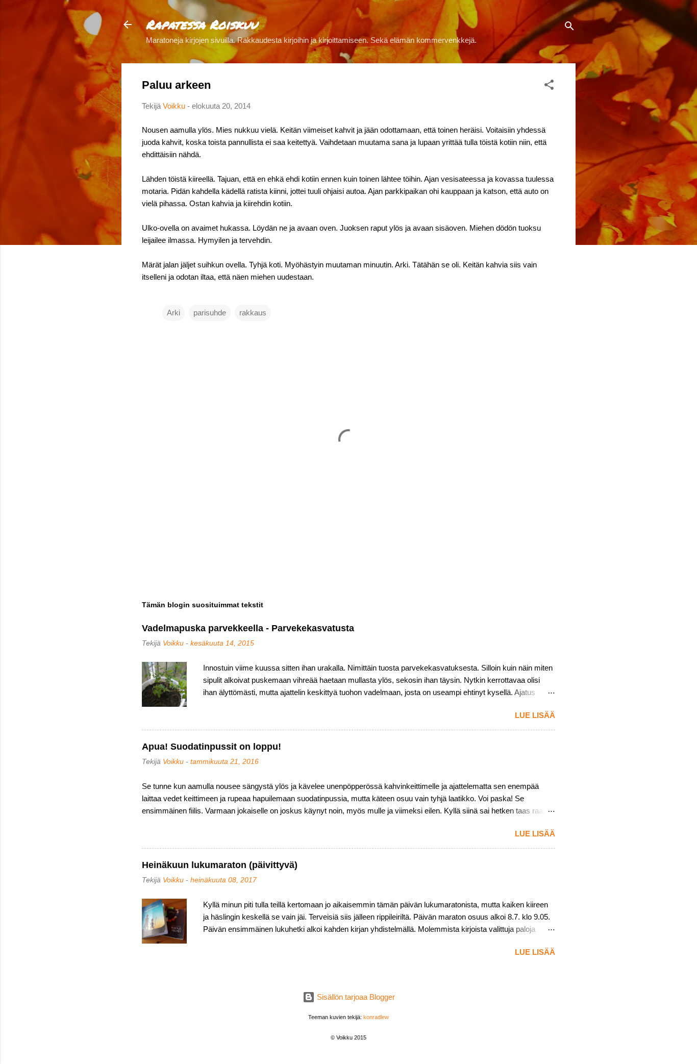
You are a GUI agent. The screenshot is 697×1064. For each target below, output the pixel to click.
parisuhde (209, 312)
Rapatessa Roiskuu (201, 24)
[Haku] (569, 27)
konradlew (376, 1017)
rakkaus (252, 312)
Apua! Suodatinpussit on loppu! (211, 746)
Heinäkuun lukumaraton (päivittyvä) (219, 865)
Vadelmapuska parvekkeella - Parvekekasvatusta (248, 628)
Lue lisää (535, 715)
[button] (549, 86)
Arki (173, 312)
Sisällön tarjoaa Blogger (355, 997)
